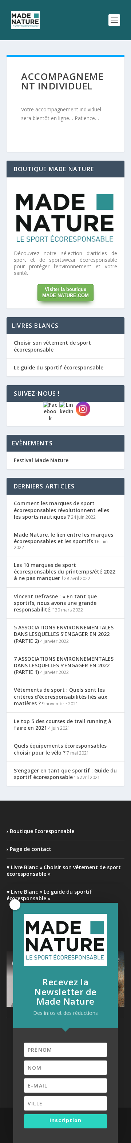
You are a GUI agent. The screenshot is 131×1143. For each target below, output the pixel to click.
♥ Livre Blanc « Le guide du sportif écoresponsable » (49, 895)
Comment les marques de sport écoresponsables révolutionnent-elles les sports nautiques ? (61, 510)
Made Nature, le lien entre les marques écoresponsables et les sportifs (63, 538)
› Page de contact (29, 848)
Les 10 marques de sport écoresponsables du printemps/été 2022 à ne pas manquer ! (64, 571)
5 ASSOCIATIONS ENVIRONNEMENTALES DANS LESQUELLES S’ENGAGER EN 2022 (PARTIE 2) (64, 634)
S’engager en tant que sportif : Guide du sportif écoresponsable (65, 773)
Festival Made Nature (41, 460)
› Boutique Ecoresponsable (40, 831)
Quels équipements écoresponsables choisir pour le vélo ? (60, 749)
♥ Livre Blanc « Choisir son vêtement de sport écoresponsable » (64, 870)
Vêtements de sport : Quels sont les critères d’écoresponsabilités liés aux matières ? (60, 696)
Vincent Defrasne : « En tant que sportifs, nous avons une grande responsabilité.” (55, 603)
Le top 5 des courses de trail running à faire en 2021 (62, 724)
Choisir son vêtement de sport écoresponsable (52, 346)
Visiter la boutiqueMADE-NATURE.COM (65, 292)
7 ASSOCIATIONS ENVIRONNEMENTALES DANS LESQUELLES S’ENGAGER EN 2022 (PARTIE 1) (64, 665)
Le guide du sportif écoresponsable (58, 367)
